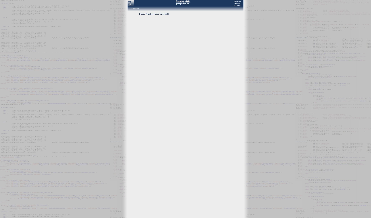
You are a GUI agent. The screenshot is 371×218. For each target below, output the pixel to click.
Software (135, 9)
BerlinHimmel (237, 5)
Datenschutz (237, 1)
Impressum (237, 3)
